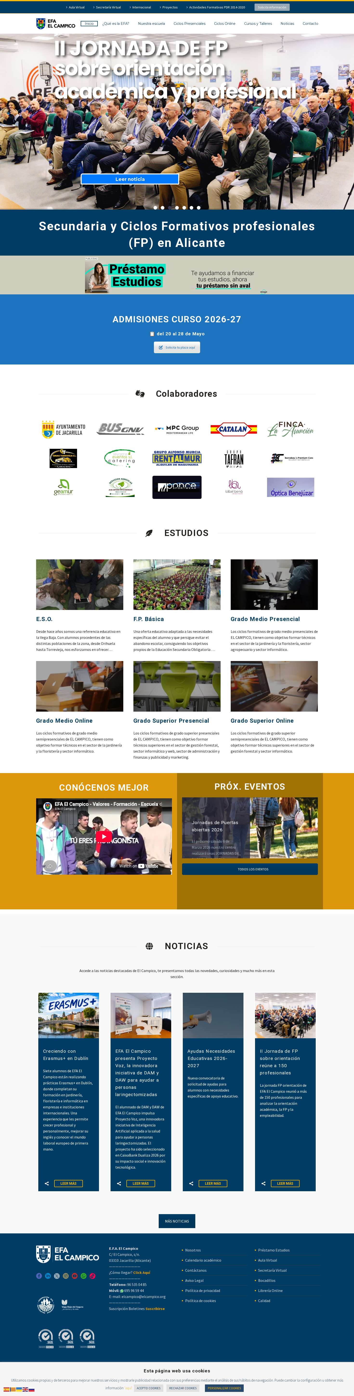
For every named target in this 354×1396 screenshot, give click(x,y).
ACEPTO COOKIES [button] (148, 1388)
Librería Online (270, 1290)
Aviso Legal (194, 1280)
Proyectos (170, 7)
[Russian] (32, 1389)
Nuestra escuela (151, 23)
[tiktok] (92, 1277)
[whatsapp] (83, 1277)
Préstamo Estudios (274, 1250)
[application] (104, 836)
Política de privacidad (202, 1290)
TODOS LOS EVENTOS (253, 869)
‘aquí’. (128, 1388)
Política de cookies (200, 1300)
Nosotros (193, 1250)
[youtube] (75, 1277)
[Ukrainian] (19, 1389)
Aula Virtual (77, 7)
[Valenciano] (13, 1389)
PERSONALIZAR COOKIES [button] (224, 1388)
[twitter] (57, 1277)
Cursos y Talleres (258, 23)
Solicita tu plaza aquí (180, 347)
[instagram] (66, 1277)
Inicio (89, 23)
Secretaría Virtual (108, 7)
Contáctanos (196, 1270)
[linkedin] (48, 1277)
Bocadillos (266, 1280)
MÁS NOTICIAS (177, 1221)
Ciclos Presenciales (189, 23)
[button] (46, 1183)
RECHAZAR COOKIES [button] (183, 1388)
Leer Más (68, 1183)
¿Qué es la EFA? (115, 23)
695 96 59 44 (134, 1290)
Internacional (141, 7)
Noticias (287, 23)
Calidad (264, 1300)
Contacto (310, 23)
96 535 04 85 (136, 1284)
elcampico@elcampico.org (144, 1296)
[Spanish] (7, 1389)
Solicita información (272, 7)
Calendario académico (203, 1260)
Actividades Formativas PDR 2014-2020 (217, 7)
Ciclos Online (225, 23)
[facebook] (39, 1277)
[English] (25, 1389)
